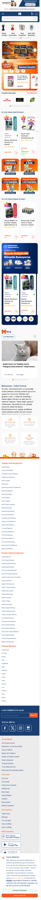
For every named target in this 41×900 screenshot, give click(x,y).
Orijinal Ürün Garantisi (9, 785)
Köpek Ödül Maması (8, 584)
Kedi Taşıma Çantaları (8, 504)
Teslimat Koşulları (7, 763)
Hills (3, 660)
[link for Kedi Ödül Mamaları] (34, 29)
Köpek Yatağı (6, 601)
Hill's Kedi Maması (7, 535)
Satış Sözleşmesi (7, 760)
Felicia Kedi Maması (8, 514)
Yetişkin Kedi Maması (8, 477)
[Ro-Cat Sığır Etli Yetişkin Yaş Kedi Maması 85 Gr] (11, 81)
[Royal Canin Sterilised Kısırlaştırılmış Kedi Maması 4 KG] (28, 123)
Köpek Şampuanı (7, 604)
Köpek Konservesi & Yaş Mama (11, 577)
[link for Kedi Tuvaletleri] (24, 29)
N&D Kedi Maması (7, 548)
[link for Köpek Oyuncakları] (5, 29)
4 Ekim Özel (6, 814)
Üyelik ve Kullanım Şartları (10, 757)
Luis (3, 687)
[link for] (19, 3)
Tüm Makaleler (8, 337)
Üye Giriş (5, 778)
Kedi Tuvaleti (6, 480)
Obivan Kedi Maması (8, 525)
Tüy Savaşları (6, 820)
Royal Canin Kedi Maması (9, 545)
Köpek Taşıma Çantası (8, 587)
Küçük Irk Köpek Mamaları (10, 574)
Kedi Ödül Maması (7, 491)
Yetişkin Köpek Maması (9, 563)
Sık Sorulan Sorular (8, 743)
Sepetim (4, 799)
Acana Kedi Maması (8, 531)
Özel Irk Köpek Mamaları (9, 570)
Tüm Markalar (32, 93)
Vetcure (4, 691)
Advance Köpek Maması (9, 614)
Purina (3, 697)
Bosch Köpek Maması (8, 608)
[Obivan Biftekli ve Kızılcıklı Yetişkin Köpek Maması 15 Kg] (11, 210)
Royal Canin (5, 650)
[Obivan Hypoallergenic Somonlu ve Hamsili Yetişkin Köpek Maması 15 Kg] (28, 282)
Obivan (4, 684)
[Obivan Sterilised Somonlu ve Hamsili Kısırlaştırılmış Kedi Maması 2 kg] (11, 123)
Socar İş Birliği (6, 824)
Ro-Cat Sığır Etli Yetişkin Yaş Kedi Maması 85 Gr (22, 77)
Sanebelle (5, 663)
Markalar (5, 817)
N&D (3, 667)
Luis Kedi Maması (7, 528)
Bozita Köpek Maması (8, 625)
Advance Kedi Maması (8, 521)
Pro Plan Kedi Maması (8, 542)
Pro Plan (4, 653)
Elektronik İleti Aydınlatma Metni (12, 770)
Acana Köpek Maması (8, 628)
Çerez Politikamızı (18, 878)
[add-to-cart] (16, 152)
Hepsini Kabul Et (20, 895)
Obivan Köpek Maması (9, 621)
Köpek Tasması (6, 597)
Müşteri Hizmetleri (8, 805)
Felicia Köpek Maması (8, 611)
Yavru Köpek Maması (8, 560)
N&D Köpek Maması (8, 642)
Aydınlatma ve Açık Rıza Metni (12, 746)
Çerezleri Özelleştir (20, 890)
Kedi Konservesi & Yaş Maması (11, 487)
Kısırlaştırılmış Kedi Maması (10, 474)
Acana (3, 677)
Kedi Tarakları (6, 501)
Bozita (4, 656)
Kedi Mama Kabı (7, 508)
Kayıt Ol (33, 715)
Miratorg (4, 670)
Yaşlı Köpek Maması (8, 567)
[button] (9, 37)
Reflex (4, 673)
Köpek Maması (6, 557)
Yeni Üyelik (5, 782)
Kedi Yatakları (6, 497)
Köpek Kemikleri (7, 580)
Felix (3, 694)
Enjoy (3, 680)
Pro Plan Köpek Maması (9, 638)
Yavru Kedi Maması (7, 470)
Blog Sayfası (6, 802)
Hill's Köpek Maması (8, 635)
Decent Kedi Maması (8, 511)
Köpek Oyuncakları (7, 591)
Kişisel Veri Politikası (9, 753)
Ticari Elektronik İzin (9, 767)
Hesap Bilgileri (7, 795)
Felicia (4, 701)
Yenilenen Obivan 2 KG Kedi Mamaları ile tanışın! (20, 9)
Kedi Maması (6, 467)
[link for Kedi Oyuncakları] (15, 29)
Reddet (9, 880)
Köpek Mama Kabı (7, 594)
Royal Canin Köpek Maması (10, 631)
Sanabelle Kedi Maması (9, 518)
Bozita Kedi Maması (8, 538)
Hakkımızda (6, 788)
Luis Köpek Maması (8, 618)
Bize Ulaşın (5, 792)
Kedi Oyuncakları (7, 494)
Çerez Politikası (7, 750)
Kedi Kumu (5, 484)
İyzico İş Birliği (7, 827)
